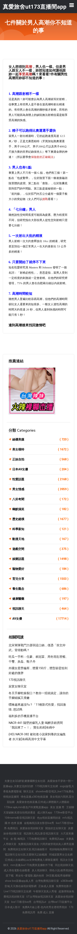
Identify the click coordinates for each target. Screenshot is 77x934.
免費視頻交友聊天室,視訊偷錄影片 (27, 849)
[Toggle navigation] (71, 5)
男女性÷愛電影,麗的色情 (30, 875)
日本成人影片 (12, 907)
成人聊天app (44, 812)
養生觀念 (40, 588)
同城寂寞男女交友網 (61, 854)
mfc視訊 (67, 817)
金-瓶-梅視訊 (17, 838)
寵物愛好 (40, 569)
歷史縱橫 (40, 519)
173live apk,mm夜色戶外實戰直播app (26, 807)
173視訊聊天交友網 (46, 786)
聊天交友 (28, 791)
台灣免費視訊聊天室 (47, 880)
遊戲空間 (40, 549)
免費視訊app (56, 838)
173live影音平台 (63, 812)
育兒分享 (40, 579)
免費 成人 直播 (45, 912)
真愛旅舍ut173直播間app (32, 928)
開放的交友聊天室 (55, 828)
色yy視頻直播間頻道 (49, 817)
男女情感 (40, 489)
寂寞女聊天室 (18, 686)
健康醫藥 (40, 598)
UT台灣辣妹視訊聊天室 (39, 896)
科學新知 (40, 529)
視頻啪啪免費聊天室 (61, 849)
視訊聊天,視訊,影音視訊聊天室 (41, 833)
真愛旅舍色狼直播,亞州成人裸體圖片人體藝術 (42, 801)
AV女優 (40, 618)
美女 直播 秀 (57, 807)
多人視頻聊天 (39, 870)
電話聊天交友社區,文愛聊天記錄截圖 (26, 854)
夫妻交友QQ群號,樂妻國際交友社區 (24, 780)
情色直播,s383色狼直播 (34, 796)
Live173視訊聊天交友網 (17, 891)
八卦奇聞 (40, 499)
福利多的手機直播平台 (23, 716)
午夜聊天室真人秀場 (45, 891)
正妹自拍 (40, 459)
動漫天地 (40, 539)
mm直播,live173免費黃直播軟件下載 (31, 865)
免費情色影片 (64, 886)
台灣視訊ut (39, 901)
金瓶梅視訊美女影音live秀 (39, 823)
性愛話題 (40, 479)
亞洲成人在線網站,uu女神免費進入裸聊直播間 (31, 859)
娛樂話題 (40, 559)
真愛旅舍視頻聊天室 (31, 828)
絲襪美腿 (40, 439)
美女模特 (40, 449)
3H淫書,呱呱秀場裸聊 (58, 875)
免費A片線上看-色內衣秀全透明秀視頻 (44, 907)
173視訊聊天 (17, 680)
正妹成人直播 (46, 886)
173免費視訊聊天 (37, 838)
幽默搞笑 (40, 509)
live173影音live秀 (21, 901)
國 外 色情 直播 (13, 823)
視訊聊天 (40, 608)
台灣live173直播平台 (60, 901)
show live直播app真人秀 (19, 880)
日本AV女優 (40, 469)
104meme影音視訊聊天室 (19, 817)
